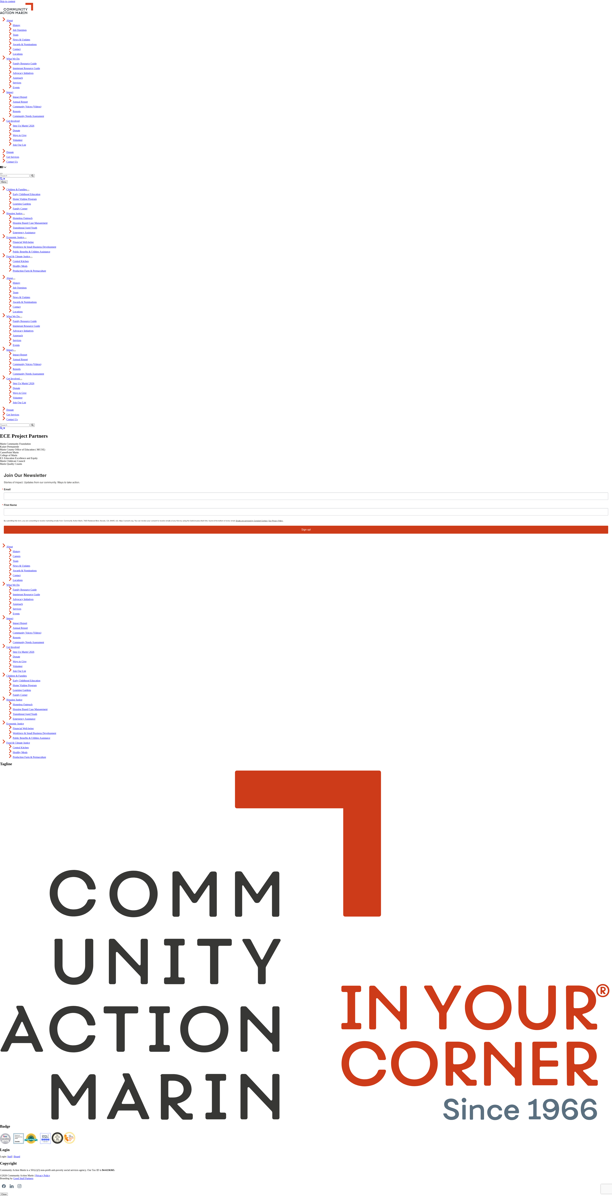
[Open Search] (2, 178)
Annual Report (20, 101)
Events (16, 87)
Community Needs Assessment (28, 116)
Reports (17, 111)
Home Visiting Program (25, 199)
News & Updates (21, 39)
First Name (10, 505)
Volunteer (17, 140)
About (9, 20)
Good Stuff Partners (23, 1178)
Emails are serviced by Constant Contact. (252, 520)
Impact (9, 92)
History (16, 25)
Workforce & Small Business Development (34, 247)
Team (15, 34)
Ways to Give (19, 135)
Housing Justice (14, 213)
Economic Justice (15, 237)
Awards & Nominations (25, 44)
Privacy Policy (42, 1175)
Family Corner (20, 208)
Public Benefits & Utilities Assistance (31, 251)
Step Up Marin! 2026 (23, 125)
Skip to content (7, 1)
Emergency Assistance (24, 232)
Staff (9, 1156)
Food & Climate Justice (18, 256)
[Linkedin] (12, 1186)
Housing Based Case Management (30, 223)
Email (7, 489)
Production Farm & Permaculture (29, 270)
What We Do (13, 58)
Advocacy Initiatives (23, 73)
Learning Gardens (22, 203)
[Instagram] (19, 1186)
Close (4, 1194)
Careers (16, 556)
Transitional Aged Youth (25, 227)
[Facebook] (4, 1186)
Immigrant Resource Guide (26, 68)
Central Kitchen (21, 261)
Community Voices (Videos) (27, 106)
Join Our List (19, 145)
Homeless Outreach (23, 218)
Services (17, 82)
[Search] (32, 175)
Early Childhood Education (26, 194)
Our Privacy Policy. (275, 520)
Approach (18, 78)
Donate (16, 130)
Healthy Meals (20, 266)
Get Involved (13, 121)
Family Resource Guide (25, 63)
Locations (18, 54)
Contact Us (12, 161)
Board (17, 1156)
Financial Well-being (23, 242)
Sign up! (306, 529)
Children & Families (16, 189)
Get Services (12, 157)
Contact (17, 49)
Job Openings (20, 30)
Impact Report (20, 97)
